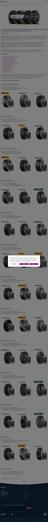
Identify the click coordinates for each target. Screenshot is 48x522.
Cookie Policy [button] (33, 260)
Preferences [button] (28, 261)
